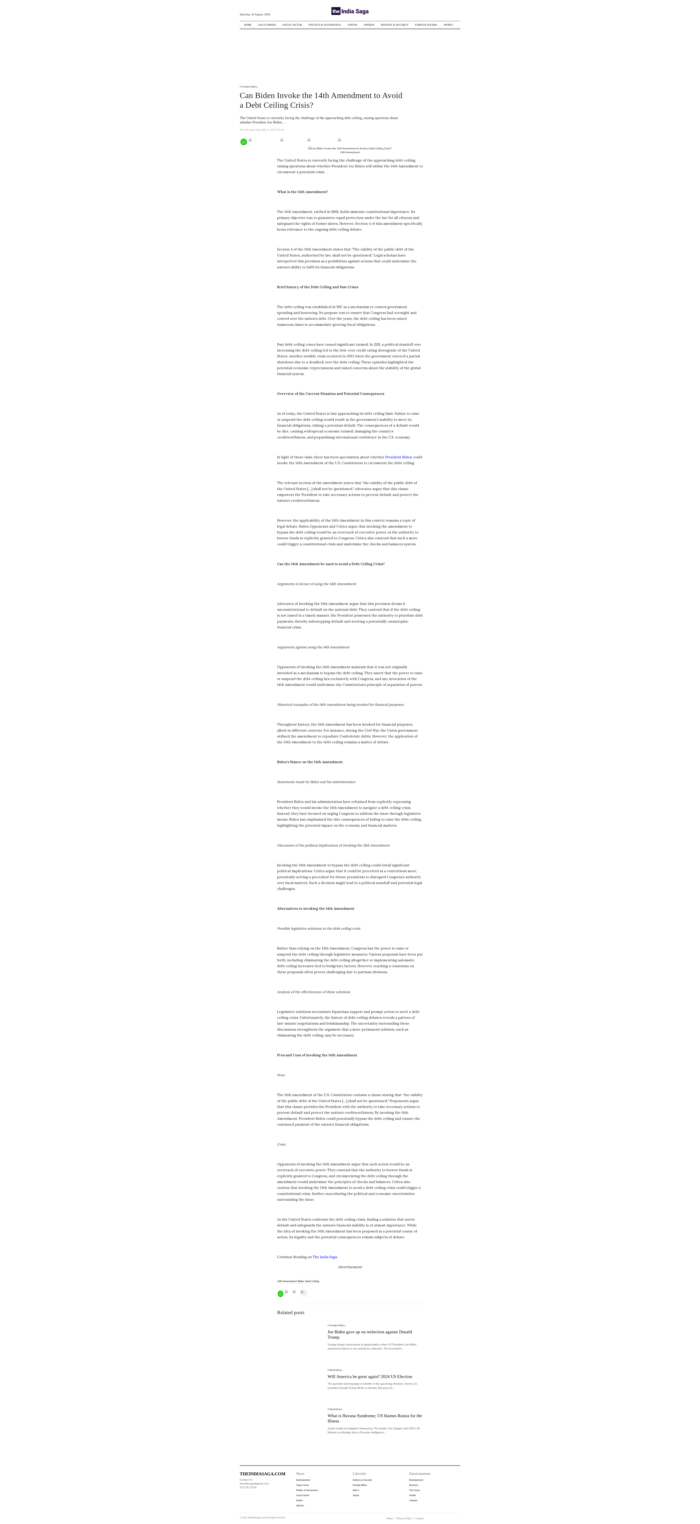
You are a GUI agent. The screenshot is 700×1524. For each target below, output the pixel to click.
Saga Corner (267, 25)
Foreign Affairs (426, 25)
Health (412, 1495)
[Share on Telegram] (322, 141)
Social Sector (292, 25)
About (389, 1518)
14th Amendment (287, 1281)
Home (248, 25)
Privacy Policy (404, 1518)
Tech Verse (414, 1490)
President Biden (398, 457)
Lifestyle (413, 1500)
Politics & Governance (325, 25)
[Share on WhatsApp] (243, 141)
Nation (352, 25)
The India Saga (325, 1257)
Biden (301, 1281)
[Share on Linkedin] (352, 141)
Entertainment (303, 1480)
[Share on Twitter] (293, 141)
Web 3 (356, 1490)
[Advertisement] (350, 54)
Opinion (369, 25)
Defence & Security (395, 25)
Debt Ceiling (312, 1281)
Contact (420, 1518)
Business (413, 1485)
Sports (448, 25)
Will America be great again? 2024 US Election (370, 1376)
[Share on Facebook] (264, 141)
